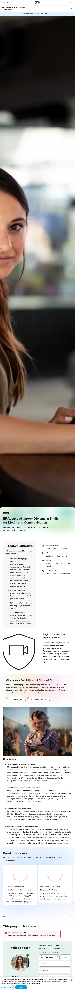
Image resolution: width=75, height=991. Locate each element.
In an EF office (58, 948)
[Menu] (71, 8)
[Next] (70, 916)
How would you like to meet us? (51, 945)
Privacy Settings (8, 987)
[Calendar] (57, 957)
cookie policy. (35, 983)
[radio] (43, 948)
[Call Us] (71, 3)
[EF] (37, 2)
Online (44, 948)
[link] (13, 8)
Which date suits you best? (49, 952)
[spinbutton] (42, 958)
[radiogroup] (54, 949)
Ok (21, 987)
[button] (6, 2)
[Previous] (66, 916)
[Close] (72, 980)
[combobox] (65, 957)
